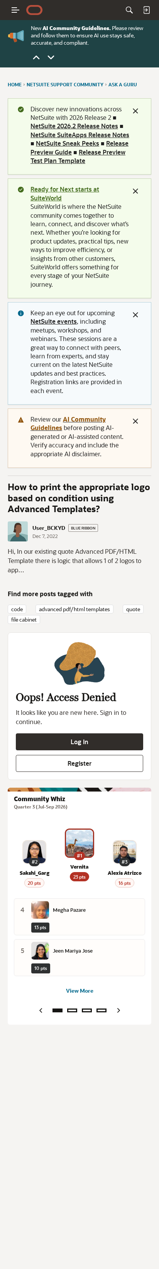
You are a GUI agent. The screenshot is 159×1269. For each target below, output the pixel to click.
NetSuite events (53, 321)
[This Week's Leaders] (72, 1010)
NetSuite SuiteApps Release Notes (79, 135)
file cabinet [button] (24, 619)
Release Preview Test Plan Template (77, 156)
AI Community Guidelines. (76, 28)
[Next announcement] (51, 57)
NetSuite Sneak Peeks (67, 143)
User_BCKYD (48, 528)
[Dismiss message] (135, 111)
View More (79, 990)
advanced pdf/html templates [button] (74, 609)
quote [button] (133, 609)
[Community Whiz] (57, 1010)
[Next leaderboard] (118, 1010)
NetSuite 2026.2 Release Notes (74, 126)
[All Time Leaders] (101, 1010)
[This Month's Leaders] (87, 1010)
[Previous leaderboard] (40, 1010)
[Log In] (146, 10)
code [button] (17, 609)
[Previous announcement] (36, 57)
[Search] (129, 10)
